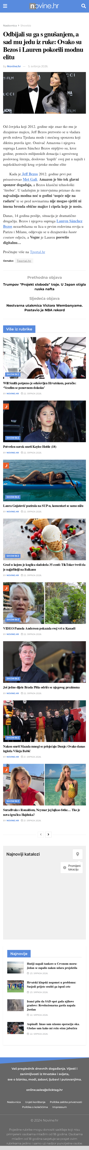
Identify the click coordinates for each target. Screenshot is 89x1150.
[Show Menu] (5, 6)
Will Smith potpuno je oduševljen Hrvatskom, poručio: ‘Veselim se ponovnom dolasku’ (39, 385)
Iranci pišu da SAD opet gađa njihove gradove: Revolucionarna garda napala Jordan (51, 1005)
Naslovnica (10, 25)
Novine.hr (14, 66)
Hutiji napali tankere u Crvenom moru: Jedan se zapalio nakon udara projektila (52, 965)
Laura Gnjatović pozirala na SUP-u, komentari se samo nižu (43, 505)
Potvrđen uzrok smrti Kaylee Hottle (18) (29, 446)
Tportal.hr (37, 251)
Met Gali (30, 179)
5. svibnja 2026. (38, 66)
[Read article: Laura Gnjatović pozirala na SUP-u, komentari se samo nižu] (44, 480)
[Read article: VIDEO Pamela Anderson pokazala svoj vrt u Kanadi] (44, 603)
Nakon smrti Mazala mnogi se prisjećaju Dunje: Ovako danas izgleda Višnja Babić (44, 748)
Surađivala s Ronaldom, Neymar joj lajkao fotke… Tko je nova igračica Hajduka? (41, 812)
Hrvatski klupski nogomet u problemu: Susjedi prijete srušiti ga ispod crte (51, 984)
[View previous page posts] (41, 835)
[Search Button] (83, 6)
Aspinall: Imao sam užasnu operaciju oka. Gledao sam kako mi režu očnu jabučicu (53, 1026)
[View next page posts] (48, 835)
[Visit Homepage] (44, 6)
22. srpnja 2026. (32, 393)
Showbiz (25, 25)
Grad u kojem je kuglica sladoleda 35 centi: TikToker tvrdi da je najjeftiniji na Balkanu (44, 566)
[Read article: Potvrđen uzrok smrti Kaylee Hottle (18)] (44, 421)
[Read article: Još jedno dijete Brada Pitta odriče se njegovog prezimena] (44, 662)
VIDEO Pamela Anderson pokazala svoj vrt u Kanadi (39, 628)
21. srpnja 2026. (32, 756)
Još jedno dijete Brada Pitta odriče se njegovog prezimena (41, 687)
